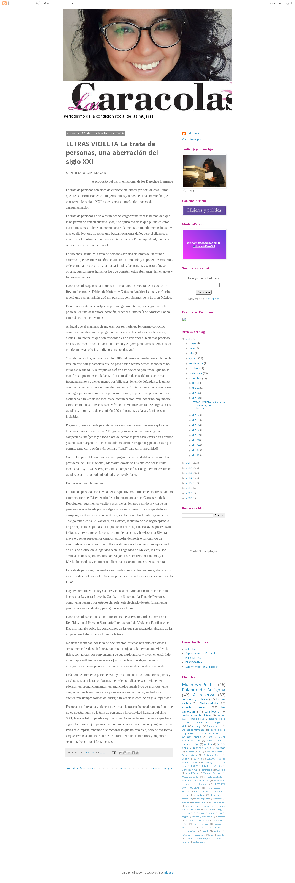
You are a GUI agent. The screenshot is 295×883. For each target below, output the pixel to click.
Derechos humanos (193, 729)
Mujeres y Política (199, 684)
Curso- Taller (214, 726)
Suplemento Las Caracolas (201, 653)
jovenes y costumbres (203, 816)
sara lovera (212, 711)
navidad (218, 820)
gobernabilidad (217, 802)
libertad (221, 816)
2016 (189, 488)
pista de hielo (210, 827)
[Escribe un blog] (125, 753)
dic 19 (196, 435)
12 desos (190, 751)
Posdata (202, 784)
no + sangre (201, 823)
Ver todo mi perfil (193, 139)
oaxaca (218, 823)
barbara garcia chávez (196, 715)
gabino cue (198, 718)
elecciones (187, 798)
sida (211, 834)
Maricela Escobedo (213, 776)
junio (192, 348)
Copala (195, 762)
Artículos (190, 649)
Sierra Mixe (213, 740)
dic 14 (196, 420)
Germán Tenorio (191, 736)
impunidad (208, 809)
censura (218, 791)
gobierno (208, 806)
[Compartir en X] (129, 753)
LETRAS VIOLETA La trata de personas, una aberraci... (208, 405)
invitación (199, 813)
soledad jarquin (194, 707)
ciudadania (199, 795)
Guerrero (220, 769)
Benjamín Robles (212, 755)
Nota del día (209, 703)
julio (192, 353)
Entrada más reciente (80, 768)
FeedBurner (212, 299)
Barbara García (189, 755)
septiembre (196, 363)
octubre (194, 368)
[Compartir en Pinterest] (137, 753)
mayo (193, 343)
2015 (189, 483)
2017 (189, 493)
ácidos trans (199, 842)
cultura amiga (190, 744)
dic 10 (196, 398)
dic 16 (196, 425)
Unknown (192, 133)
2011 (189, 463)
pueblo (205, 831)
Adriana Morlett (214, 751)
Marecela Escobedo (212, 773)
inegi (219, 809)
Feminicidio (206, 769)
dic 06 (196, 393)
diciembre (195, 378)
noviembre (196, 373)
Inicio (123, 768)
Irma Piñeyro (192, 773)
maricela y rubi (202, 747)
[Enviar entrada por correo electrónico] (113, 752)
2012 (189, 468)
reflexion (186, 834)
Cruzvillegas (208, 762)
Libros (209, 736)
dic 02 (196, 388)
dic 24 (196, 445)
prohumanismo (189, 831)
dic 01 (196, 383)
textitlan (221, 834)
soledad (220, 747)
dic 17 (196, 430)
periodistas (187, 827)
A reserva (203, 695)
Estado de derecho (210, 733)
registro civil (200, 834)
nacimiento (203, 820)
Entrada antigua (162, 768)
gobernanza (192, 806)
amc (196, 791)
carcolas (205, 791)
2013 (189, 473)
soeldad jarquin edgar (208, 722)
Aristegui (197, 726)
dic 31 (196, 455)
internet (186, 813)
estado (185, 802)
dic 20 (196, 440)
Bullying (197, 758)
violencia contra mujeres (199, 838)
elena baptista (202, 798)
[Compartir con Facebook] (133, 753)
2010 (189, 339)
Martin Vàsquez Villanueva (195, 780)
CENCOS (211, 758)
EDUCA (194, 766)
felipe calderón (199, 802)
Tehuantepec (214, 787)
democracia (216, 795)
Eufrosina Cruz (189, 769)
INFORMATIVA (193, 662)
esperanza (217, 798)
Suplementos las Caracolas (201, 667)
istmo (211, 813)
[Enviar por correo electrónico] (121, 753)
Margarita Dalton (190, 776)
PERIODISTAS (193, 658)
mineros (190, 820)
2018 (189, 498)
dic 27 (196, 450)
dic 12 (196, 415)
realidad (218, 831)
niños (184, 823)
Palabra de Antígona (203, 690)
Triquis (185, 791)
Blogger (169, 872)
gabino (208, 744)
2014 (189, 478)
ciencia (185, 795)
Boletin (185, 758)
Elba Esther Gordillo (212, 766)
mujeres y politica (195, 699)
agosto (193, 358)
